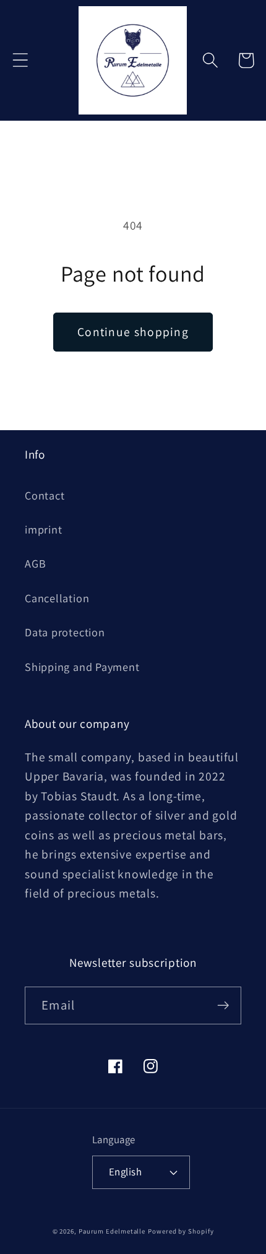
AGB (35, 563)
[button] (20, 60)
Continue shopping (133, 332)
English (125, 1171)
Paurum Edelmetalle (112, 1231)
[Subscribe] (223, 1005)
